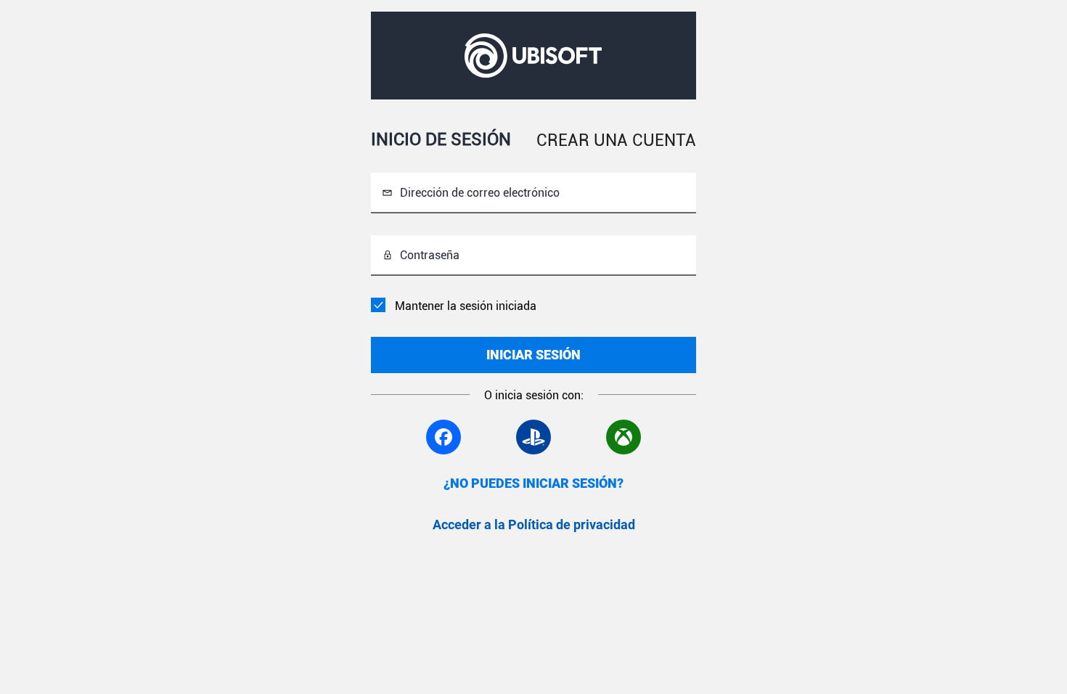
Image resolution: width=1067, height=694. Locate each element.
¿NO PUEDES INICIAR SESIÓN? (533, 483)
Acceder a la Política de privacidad (534, 524)
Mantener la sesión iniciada (465, 306)
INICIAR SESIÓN (533, 354)
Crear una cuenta (616, 140)
